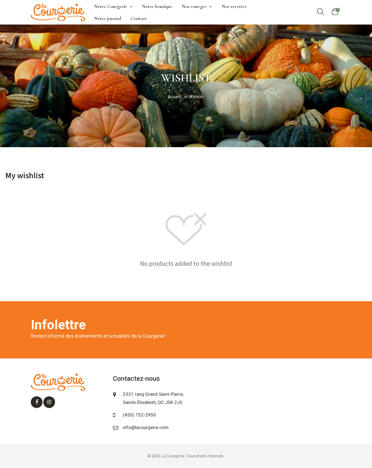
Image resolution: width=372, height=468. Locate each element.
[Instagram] (49, 402)
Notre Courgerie (110, 6)
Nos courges (194, 6)
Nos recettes (234, 6)
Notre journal (107, 18)
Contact (139, 18)
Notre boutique (157, 6)
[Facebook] (36, 402)
